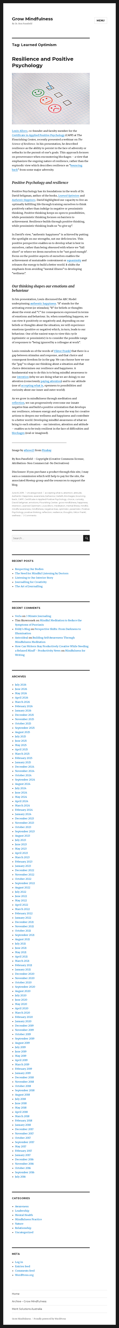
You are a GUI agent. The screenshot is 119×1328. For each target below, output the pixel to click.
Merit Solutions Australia (27, 1309)
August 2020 (23, 991)
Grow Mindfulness (32, 18)
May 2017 (20, 1146)
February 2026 (24, 706)
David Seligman (20, 502)
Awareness (22, 1206)
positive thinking (32, 512)
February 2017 (23, 1150)
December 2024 (24, 766)
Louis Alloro (19, 130)
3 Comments (29, 515)
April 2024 (21, 801)
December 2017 (24, 1129)
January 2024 (23, 814)
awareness (39, 496)
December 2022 (24, 870)
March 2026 (22, 701)
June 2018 (21, 1103)
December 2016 (24, 1159)
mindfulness (38, 509)
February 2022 (24, 913)
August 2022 (22, 887)
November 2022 (24, 874)
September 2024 (25, 779)
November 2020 (25, 978)
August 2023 (22, 835)
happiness (82, 502)
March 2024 (22, 805)
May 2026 (21, 693)
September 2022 (25, 883)
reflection (18, 402)
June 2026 (21, 689)
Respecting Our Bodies (29, 569)
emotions (33, 502)
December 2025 (24, 714)
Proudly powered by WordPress (50, 1319)
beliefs (60, 496)
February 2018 (23, 1120)
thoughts (67, 512)
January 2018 (23, 1124)
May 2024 (21, 796)
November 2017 (24, 1133)
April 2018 (21, 1111)
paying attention (51, 381)
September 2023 (25, 831)
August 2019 (22, 1042)
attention (68, 493)
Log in (19, 1262)
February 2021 (23, 965)
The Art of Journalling (29, 586)
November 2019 (24, 1029)
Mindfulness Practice (28, 1219)
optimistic (64, 509)
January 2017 (23, 1155)
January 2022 (23, 917)
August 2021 (22, 939)
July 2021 (20, 943)
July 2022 (20, 891)
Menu (101, 20)
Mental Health (24, 1215)
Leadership (22, 1210)
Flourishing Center (48, 502)
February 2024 (24, 809)
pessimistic (75, 509)
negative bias (51, 509)
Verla (18, 616)
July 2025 (20, 736)
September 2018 (25, 1090)
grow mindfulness (67, 502)
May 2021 (20, 952)
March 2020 (22, 1012)
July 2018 (20, 1099)
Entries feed (22, 1266)
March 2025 (22, 753)
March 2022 (22, 909)
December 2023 (24, 818)
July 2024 (20, 788)
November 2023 (24, 822)
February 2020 (24, 1017)
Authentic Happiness (22, 496)
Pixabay (46, 450)
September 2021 (24, 935)
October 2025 (23, 723)
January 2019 (23, 1073)
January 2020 (23, 1021)
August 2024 (22, 783)
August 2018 (22, 1094)
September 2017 (24, 1142)
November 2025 (24, 719)
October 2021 (23, 930)
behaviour (50, 496)
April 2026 (21, 697)
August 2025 (22, 732)
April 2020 (21, 1008)
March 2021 (22, 960)
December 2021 (24, 922)
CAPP (21, 499)
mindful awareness (21, 509)
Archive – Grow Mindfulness (29, 1301)
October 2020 (23, 982)
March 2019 (22, 1064)
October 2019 (23, 1034)
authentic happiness (43, 303)
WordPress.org (24, 1275)
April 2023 (21, 853)
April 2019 (21, 1060)
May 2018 (20, 1107)
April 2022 (21, 904)
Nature (19, 1223)
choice (70, 499)
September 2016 (24, 1172)
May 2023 (21, 848)
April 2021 (21, 956)
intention (23, 376)
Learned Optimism (68, 195)
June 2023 (21, 844)
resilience (57, 512)
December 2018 (24, 1077)
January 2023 (23, 865)
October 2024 (23, 775)
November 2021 (24, 926)
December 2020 (24, 973)
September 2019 (24, 1038)
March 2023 (22, 857)
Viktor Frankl (62, 350)
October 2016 (23, 1168)
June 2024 (21, 792)
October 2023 (23, 827)
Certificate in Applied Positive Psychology (38, 135)
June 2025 (21, 740)
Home (16, 1293)
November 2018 (24, 1081)
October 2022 (23, 878)
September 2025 (25, 727)
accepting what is (32, 385)
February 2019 (23, 1068)
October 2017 (23, 1137)
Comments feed (25, 1270)
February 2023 (23, 861)
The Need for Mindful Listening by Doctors (41, 573)
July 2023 (20, 840)
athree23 (29, 450)
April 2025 (21, 749)
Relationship (23, 1228)
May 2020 (21, 1004)
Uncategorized (34, 493)
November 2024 (24, 771)
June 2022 (21, 896)
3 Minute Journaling (38, 616)
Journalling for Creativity (31, 582)
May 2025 (21, 745)
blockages (18, 432)
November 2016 (24, 1163)
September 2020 (25, 986)
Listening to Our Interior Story (34, 577)
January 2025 (23, 762)
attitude (78, 493)
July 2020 (20, 995)
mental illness (73, 505)
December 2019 (24, 1025)
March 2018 (22, 1116)
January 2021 (23, 969)
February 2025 (23, 758)
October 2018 (23, 1086)
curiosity (79, 499)
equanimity (74, 260)
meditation (59, 505)
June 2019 (20, 1051)
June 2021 (20, 947)
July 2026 (20, 684)
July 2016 (20, 1176)
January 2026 (23, 710)
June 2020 (21, 999)
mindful (84, 505)
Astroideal (21, 637)
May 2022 (21, 900)
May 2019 (20, 1055)
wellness (16, 515)
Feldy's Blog (22, 629)
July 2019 (20, 1047)
